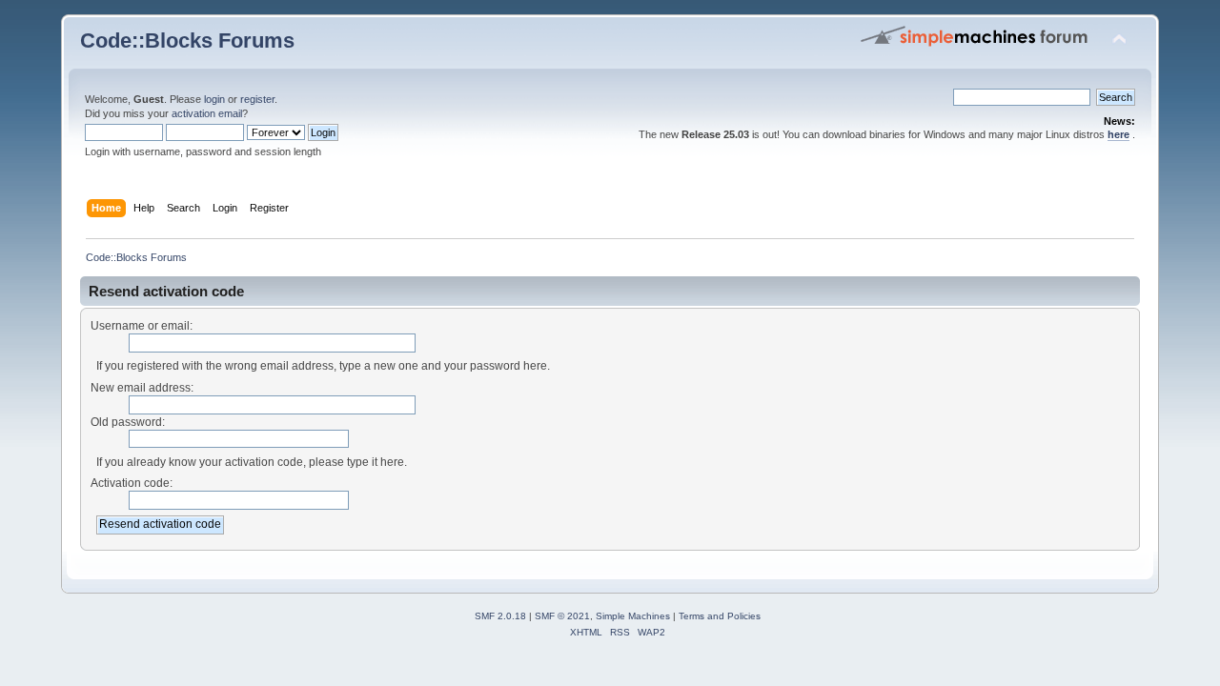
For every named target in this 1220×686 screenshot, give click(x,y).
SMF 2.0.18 (500, 616)
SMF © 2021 (562, 616)
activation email (207, 113)
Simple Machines (633, 616)
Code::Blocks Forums (187, 40)
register (257, 99)
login (214, 99)
